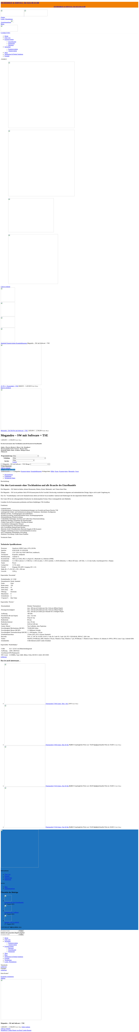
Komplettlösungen (21, 343)
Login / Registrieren (10, 962)
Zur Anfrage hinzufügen (8, 469)
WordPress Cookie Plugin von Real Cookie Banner (16, 1030)
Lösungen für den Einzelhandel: (14, 902)
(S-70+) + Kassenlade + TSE (10, 386)
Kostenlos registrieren (7, 976)
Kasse (56, 471)
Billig (52, 471)
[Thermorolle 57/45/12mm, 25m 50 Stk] (25, 786)
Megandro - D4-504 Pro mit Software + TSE (14, 430)
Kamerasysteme (13, 943)
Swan (77, 471)
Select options (26, 1027)
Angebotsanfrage (6, 22)
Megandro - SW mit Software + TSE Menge (16, 464)
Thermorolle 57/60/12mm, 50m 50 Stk (57, 745)
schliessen (4, 657)
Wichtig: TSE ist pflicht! (12, 922)
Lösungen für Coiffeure (12, 912)
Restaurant (11, 951)
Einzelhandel (12, 950)
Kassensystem (63, 471)
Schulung (7, 458)
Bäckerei (11, 948)
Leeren (15, 462)
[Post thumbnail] (8, 901)
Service (6, 461)
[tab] (9, 474)
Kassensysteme (11, 343)
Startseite (4, 343)
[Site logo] (12, 15)
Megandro (71, 471)
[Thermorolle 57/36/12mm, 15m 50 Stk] (25, 827)
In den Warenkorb (6, 466)
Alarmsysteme (12, 945)
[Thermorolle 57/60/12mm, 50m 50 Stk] (25, 745)
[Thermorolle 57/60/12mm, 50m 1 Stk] (25, 703)
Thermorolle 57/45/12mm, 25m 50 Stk (57, 786)
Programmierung (6, 456)
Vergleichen (8, 960)
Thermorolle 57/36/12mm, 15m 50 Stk (57, 827)
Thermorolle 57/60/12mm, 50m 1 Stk (57, 703)
